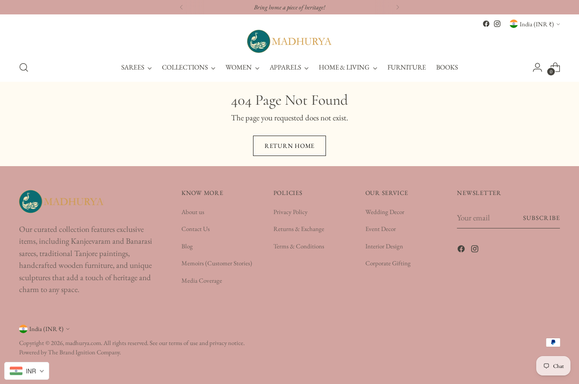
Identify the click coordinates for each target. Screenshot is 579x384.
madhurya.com (83, 343)
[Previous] (181, 7)
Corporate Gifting (388, 263)
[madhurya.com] (289, 41)
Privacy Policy (290, 212)
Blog (187, 246)
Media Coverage (201, 280)
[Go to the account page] (537, 67)
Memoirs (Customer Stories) (216, 263)
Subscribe (541, 218)
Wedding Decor (384, 212)
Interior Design (384, 246)
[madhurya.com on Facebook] (486, 24)
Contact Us (195, 229)
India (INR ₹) (537, 24)
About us (192, 212)
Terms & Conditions (298, 246)
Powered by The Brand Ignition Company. (70, 352)
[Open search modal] (23, 67)
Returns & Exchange (298, 229)
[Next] (397, 7)
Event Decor (380, 229)
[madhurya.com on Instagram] (497, 24)
